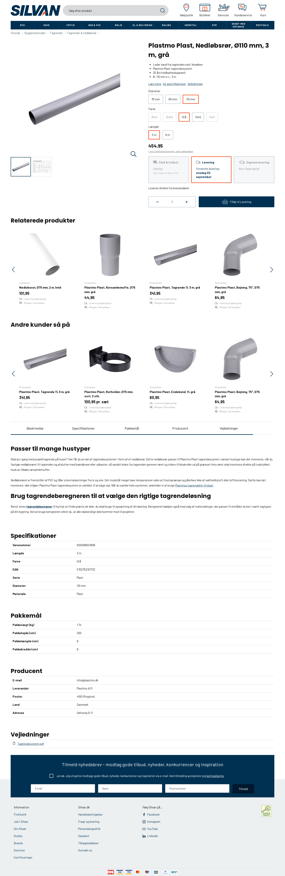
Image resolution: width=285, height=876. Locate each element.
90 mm (172, 99)
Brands (18, 843)
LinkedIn (152, 836)
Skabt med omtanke (238, 25)
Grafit (169, 117)
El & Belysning (142, 25)
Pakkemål (132, 428)
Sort (212, 117)
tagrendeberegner (39, 506)
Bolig (118, 25)
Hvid (198, 117)
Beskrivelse (35, 428)
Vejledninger (229, 428)
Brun (154, 117)
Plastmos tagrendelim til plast (194, 485)
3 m (154, 135)
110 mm (190, 99)
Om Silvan (20, 828)
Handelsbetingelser (90, 814)
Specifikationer (83, 428)
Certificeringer (23, 857)
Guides (18, 836)
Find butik (20, 814)
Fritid (70, 25)
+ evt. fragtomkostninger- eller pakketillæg (170, 151)
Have (46, 25)
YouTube (152, 828)
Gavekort (83, 836)
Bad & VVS (94, 25)
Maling (166, 25)
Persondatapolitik (89, 828)
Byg (22, 25)
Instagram (153, 821)
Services (19, 850)
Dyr (214, 25)
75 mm (155, 99)
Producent (180, 428)
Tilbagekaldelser (88, 843)
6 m (167, 135)
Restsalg (262, 25)
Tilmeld (243, 789)
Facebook (153, 814)
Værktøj (191, 25)
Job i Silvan (21, 821)
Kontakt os (85, 850)
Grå (184, 117)
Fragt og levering (88, 821)
